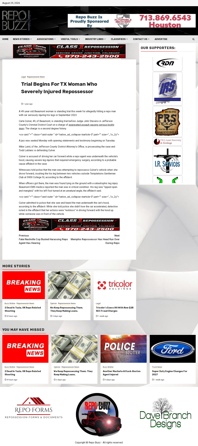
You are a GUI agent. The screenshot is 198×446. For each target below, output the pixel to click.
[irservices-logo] (167, 111)
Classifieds (118, 39)
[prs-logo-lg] (167, 72)
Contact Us (140, 39)
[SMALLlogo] (167, 93)
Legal (23, 77)
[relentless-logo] (167, 135)
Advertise (161, 39)
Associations (45, 39)
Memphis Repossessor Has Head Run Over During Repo (95, 239)
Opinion (53, 303)
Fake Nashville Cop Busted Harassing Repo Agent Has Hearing (43, 239)
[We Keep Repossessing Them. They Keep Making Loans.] (75, 349)
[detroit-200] (167, 159)
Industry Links (94, 39)
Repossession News (36, 77)
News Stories (21, 39)
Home (5, 39)
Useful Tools (69, 39)
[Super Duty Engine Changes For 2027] (173, 349)
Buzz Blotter (10, 303)
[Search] (193, 39)
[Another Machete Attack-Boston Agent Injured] (124, 349)
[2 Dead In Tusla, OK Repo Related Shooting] (25, 349)
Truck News (157, 367)
